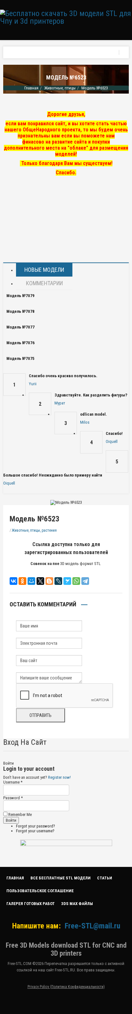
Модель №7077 (20, 327)
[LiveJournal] (58, 581)
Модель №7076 (20, 342)
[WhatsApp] (76, 581)
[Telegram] (85, 581)
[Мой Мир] (31, 581)
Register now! (59, 777)
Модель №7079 (20, 295)
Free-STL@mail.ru (92, 925)
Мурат (59, 403)
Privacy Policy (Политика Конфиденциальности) (66, 987)
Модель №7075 (20, 358)
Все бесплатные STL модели (60, 878)
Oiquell (112, 441)
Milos (84, 422)
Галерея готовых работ (30, 903)
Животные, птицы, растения (34, 530)
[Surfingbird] (67, 581)
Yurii (33, 383)
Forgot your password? (35, 826)
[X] (40, 581)
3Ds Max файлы (77, 903)
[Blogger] (49, 581)
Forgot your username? (35, 830)
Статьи (104, 878)
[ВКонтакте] (13, 581)
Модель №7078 (20, 311)
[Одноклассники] (22, 581)
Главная (31, 88)
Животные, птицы (60, 88)
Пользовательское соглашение (40, 890)
